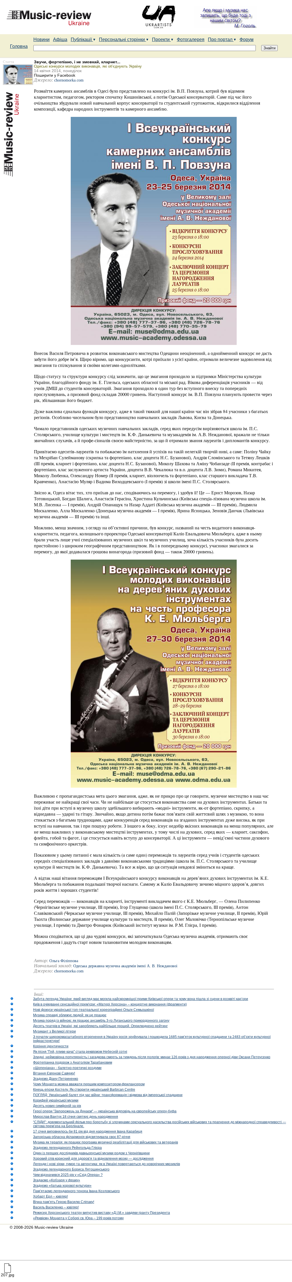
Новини (41, 39)
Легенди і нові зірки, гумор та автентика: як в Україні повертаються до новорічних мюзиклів (106, 1164)
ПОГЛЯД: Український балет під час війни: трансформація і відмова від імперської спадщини (107, 1095)
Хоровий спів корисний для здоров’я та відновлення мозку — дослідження (93, 1159)
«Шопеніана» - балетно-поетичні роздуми (67, 1068)
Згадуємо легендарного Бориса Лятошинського (71, 1169)
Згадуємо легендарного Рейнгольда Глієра (67, 1148)
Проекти (161, 39)
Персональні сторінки (122, 39)
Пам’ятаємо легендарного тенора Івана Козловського (76, 1191)
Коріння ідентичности (50, 1046)
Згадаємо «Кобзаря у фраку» (56, 1180)
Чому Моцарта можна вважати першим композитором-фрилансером (89, 1084)
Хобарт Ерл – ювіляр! (50, 1196)
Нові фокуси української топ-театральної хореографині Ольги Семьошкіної (93, 1010)
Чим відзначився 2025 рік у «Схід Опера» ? (68, 1175)
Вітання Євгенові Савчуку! (54, 1073)
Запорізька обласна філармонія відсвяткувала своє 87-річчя (81, 1137)
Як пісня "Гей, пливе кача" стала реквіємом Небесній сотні (80, 1052)
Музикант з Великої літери (54, 1031)
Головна (19, 46)
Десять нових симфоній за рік (57, 1106)
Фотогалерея (190, 39)
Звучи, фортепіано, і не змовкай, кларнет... (77, 62)
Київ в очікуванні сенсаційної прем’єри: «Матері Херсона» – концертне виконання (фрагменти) (110, 1004)
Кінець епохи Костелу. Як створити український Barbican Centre (84, 1090)
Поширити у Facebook (54, 75)
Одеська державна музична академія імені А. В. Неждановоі (125, 966)
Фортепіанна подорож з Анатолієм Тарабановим (72, 1062)
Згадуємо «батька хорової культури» (62, 1186)
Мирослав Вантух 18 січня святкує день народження (75, 1117)
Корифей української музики (55, 1100)
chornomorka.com (69, 80)
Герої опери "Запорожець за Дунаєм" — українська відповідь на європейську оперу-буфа (105, 1111)
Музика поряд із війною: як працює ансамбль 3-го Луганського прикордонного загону (101, 1021)
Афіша (60, 39)
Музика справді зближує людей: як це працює (69, 1015)
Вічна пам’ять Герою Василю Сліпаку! (63, 1202)
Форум (247, 39)
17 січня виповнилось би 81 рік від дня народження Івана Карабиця (87, 1131)
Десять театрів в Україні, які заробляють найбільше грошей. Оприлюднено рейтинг (100, 1026)
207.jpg (7, 1275)
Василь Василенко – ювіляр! (56, 1207)
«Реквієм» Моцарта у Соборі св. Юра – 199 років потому (78, 1218)
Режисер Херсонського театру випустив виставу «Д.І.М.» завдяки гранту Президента (101, 1213)
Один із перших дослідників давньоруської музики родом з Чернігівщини (91, 1153)
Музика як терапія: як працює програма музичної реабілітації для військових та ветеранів (105, 1142)
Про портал (221, 39)
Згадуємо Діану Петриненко (55, 1079)
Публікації (82, 39)
